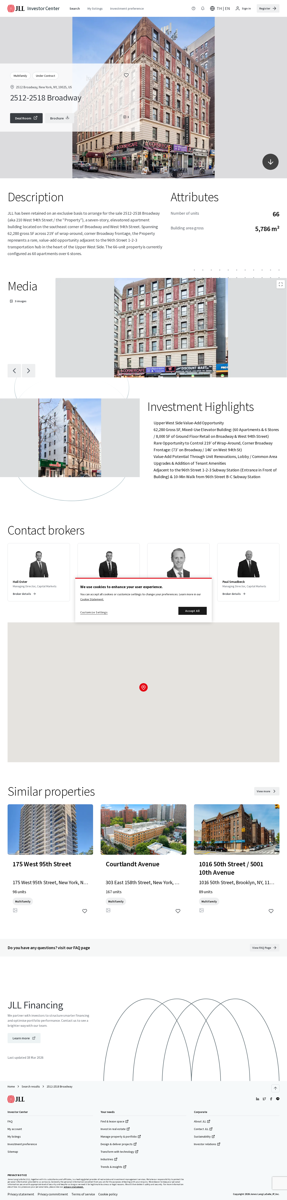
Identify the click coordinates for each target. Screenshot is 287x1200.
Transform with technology (117, 1152)
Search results (31, 1086)
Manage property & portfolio (119, 1136)
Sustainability (202, 1136)
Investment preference (22, 1144)
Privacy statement (21, 1194)
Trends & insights (111, 1167)
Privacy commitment (53, 1194)
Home (11, 1086)
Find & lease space (112, 1121)
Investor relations (205, 1144)
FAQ (10, 1121)
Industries (107, 1159)
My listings (14, 1136)
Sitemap (13, 1152)
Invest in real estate (113, 1129)
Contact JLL (201, 1129)
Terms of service (83, 1194)
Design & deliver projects (117, 1144)
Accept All (192, 611)
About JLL (200, 1121)
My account (15, 1129)
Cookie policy (107, 1194)
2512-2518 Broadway (59, 1086)
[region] (143, 600)
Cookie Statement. (92, 599)
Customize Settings (94, 612)
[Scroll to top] (275, 1088)
